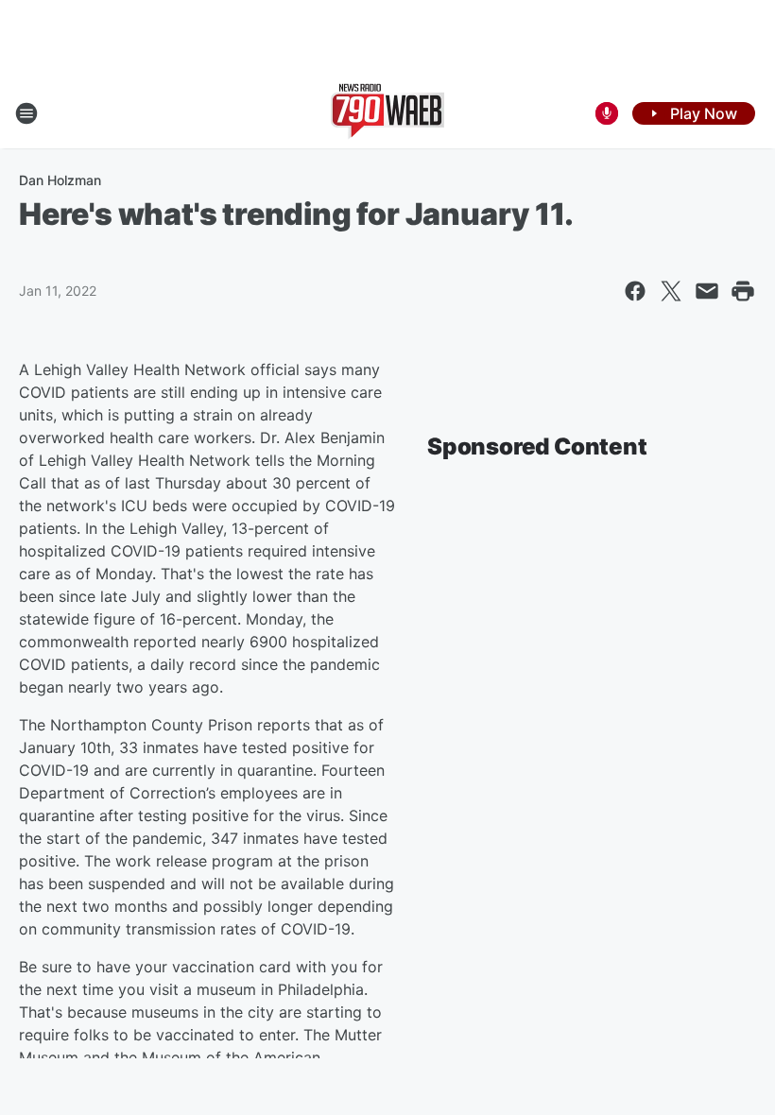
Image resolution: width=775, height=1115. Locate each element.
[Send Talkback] (606, 113)
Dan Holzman (60, 180)
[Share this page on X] (671, 291)
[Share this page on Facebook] (635, 291)
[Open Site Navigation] (26, 113)
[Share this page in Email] (707, 291)
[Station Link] (387, 113)
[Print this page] (743, 291)
